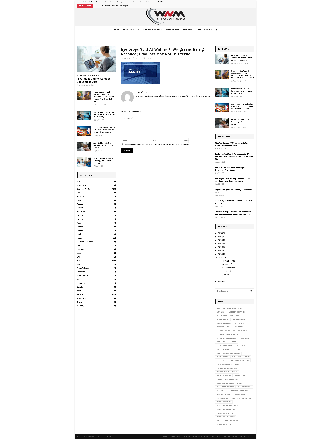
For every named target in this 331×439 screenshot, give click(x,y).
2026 (220, 233)
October (225, 264)
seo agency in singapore (225, 387)
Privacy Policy (121, 2)
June (224, 275)
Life (78, 257)
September (227, 268)
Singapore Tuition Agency (240, 390)
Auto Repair (221, 312)
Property (81, 272)
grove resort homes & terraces (228, 353)
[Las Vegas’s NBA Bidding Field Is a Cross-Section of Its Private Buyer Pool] (84, 131)
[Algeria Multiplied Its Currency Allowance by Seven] (84, 146)
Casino (80, 193)
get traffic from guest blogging (228, 349)
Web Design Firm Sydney (225, 413)
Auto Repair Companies (237, 312)
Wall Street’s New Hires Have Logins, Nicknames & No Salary (104, 114)
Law (78, 245)
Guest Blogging (222, 357)
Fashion (80, 204)
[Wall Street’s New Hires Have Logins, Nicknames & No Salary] (84, 115)
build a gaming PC (223, 319)
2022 (220, 247)
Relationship (82, 276)
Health (79, 234)
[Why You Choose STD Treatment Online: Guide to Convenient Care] (96, 59)
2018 (220, 281)
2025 (220, 237)
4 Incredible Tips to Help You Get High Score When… (120, 6)
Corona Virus (239, 323)
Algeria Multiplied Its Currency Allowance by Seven (103, 145)
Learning (80, 249)
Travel (79, 302)
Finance (80, 215)
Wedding (80, 306)
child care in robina (224, 323)
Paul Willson (127, 58)
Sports (80, 287)
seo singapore (222, 390)
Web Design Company (224, 402)
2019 (220, 257)
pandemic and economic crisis (227, 368)
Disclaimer (99, 2)
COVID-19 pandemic (223, 327)
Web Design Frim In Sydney (226, 417)
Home (116, 29)
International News (152, 29)
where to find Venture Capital (227, 420)
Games (80, 227)
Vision (79, 2)
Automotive (82, 185)
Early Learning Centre (224, 346)
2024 (220, 240)
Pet (78, 264)
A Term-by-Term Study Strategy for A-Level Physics (103, 160)
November (226, 261)
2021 (220, 251)
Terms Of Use (133, 2)
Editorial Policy (88, 2)
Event (79, 200)
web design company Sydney (226, 409)
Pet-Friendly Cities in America (227, 372)
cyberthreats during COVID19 (227, 334)
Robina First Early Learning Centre (229, 383)
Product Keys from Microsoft (227, 379)
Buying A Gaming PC (239, 319)
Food (79, 223)
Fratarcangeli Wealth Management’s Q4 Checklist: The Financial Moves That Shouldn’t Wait (103, 96)
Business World (131, 29)
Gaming (80, 230)
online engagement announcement (229, 364)
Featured (81, 212)
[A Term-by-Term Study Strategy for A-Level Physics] (84, 162)
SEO (78, 279)
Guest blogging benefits (241, 357)
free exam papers (242, 346)
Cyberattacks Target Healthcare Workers (232, 331)
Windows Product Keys (225, 424)
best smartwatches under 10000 (228, 316)
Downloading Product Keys (226, 342)
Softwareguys (239, 394)
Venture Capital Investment (242, 398)
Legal (79, 253)
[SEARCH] (251, 291)
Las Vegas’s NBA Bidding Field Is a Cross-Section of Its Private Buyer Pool (242, 106)
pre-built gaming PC (224, 376)
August (225, 271)
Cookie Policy (110, 2)
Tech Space (188, 29)
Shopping (81, 283)
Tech (79, 291)
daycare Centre (245, 338)
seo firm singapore (244, 387)
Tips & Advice (203, 29)
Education (81, 197)
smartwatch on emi (223, 394)
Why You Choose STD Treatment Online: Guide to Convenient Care (93, 78)
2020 (220, 254)
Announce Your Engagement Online (229, 308)
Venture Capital (222, 398)
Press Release (172, 29)
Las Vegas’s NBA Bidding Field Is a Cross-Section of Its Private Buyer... (104, 129)
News (79, 261)
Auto (79, 181)
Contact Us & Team (146, 2)
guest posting (222, 361)
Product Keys (240, 376)
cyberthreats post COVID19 (226, 338)
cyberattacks (238, 327)
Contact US (159, 2)
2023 (220, 244)
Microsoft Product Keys (240, 361)
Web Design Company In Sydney (227, 405)
